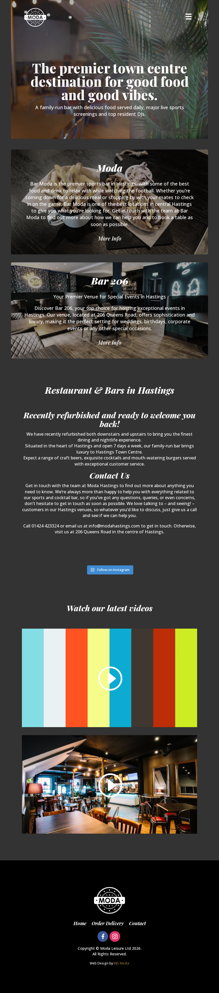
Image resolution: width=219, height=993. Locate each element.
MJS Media (121, 963)
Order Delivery (108, 923)
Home (79, 923)
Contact (137, 923)
